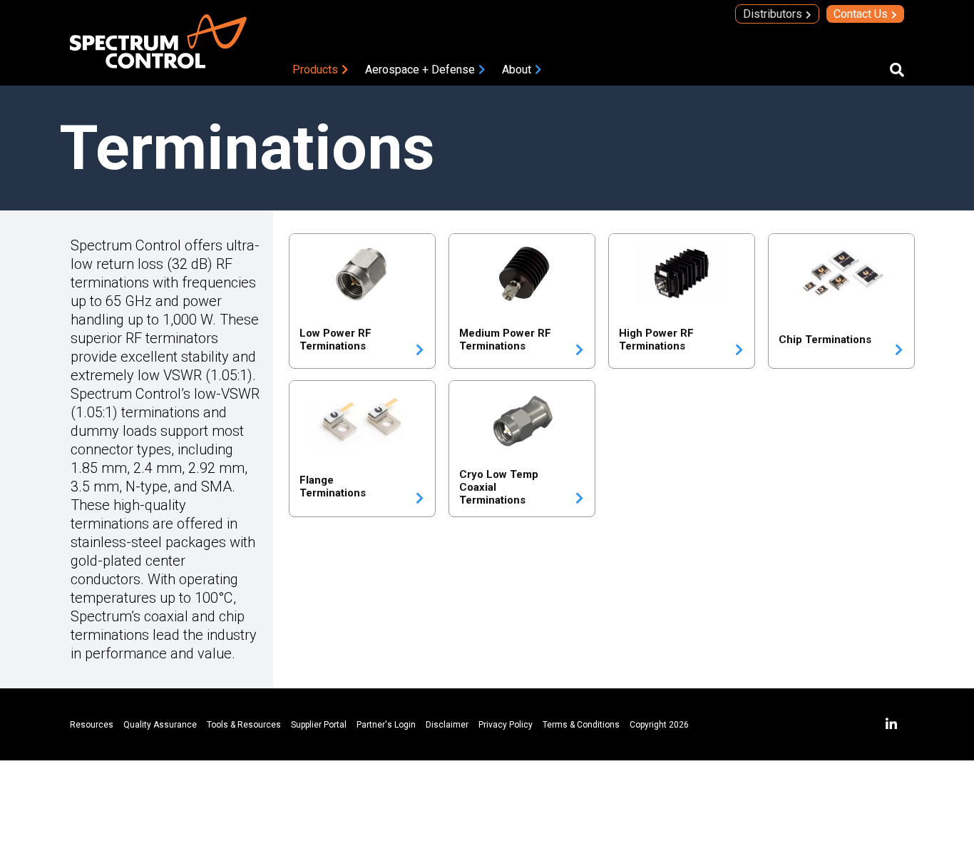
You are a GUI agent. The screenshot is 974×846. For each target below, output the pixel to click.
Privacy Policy (505, 725)
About (516, 69)
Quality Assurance (160, 725)
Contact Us (861, 14)
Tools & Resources (244, 725)
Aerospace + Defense (420, 69)
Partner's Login (386, 725)
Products (315, 69)
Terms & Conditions (581, 725)
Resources (91, 725)
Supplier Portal (319, 725)
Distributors (772, 14)
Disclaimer (447, 725)
